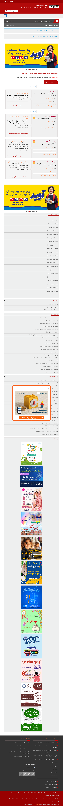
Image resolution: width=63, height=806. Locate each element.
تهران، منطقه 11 (49, 169)
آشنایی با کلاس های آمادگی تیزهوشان (21, 743)
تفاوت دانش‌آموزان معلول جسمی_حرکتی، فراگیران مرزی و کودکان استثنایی (17, 752)
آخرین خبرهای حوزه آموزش (52, 739)
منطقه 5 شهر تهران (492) (52, 238)
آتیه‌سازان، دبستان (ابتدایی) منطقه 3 (50, 341)
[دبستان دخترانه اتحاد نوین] (31, 670)
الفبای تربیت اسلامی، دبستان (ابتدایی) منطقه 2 (48, 423)
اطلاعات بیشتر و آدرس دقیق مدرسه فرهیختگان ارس (18, 134)
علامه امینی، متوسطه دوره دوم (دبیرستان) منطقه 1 (47, 380)
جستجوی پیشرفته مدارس (50, 82)
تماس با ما (55, 769)
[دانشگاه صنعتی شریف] (31, 476)
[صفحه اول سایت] (54, 7)
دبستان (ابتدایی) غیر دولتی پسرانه (48, 128)
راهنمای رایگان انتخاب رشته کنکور (47, 31)
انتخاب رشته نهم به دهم (13, 799)
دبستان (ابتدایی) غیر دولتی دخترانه (48, 175)
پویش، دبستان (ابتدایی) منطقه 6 (51, 355)
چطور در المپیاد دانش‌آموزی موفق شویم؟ (21, 756)
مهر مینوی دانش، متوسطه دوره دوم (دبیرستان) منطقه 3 (46, 363)
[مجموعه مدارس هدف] (31, 548)
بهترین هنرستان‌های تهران (52, 307)
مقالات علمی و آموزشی (25, 739)
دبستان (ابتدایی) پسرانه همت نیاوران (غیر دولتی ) (17, 141)
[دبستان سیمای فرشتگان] (31, 524)
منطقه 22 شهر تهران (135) (52, 291)
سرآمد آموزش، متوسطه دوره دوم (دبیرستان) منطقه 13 (46, 329)
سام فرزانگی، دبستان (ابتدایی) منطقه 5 (50, 366)
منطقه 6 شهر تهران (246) (52, 241)
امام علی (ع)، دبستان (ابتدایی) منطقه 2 (49, 434)
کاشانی (50, 102)
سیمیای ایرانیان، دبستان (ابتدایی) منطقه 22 (49, 323)
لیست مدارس (20, 792)
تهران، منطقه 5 (49, 99)
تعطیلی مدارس (55, 795)
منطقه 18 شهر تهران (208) (52, 284)
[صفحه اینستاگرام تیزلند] (25, 776)
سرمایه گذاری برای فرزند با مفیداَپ (31, 417)
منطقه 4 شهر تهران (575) (52, 234)
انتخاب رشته (21, 799)
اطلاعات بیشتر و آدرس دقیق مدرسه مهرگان (15, 105)
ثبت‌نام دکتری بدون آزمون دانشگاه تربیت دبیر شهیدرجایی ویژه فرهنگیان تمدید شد (45, 756)
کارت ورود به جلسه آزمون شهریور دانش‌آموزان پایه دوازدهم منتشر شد (45, 746)
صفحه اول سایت (55, 792)
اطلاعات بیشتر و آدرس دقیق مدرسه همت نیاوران (17, 156)
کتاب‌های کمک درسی (45, 802)
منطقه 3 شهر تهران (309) (52, 231)
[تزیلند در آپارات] (29, 776)
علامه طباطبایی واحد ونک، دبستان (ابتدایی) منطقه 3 (47, 431)
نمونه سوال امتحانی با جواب (51, 25)
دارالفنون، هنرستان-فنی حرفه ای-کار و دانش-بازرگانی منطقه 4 (45, 358)
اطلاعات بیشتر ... (9, 21)
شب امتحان (56, 799)
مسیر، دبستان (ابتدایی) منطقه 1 (51, 321)
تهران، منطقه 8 (49, 122)
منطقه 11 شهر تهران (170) (52, 259)
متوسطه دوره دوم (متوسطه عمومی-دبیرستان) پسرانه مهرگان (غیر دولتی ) (18, 92)
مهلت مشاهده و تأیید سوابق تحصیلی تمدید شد (47, 743)
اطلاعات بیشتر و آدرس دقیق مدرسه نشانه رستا (16, 177)
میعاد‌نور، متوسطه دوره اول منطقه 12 (50, 326)
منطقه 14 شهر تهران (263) (52, 270)
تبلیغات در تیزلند (54, 775)
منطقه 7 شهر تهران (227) (52, 245)
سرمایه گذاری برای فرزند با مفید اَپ (43, 21)
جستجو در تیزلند (13, 11)
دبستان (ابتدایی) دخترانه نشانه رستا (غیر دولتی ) (17, 162)
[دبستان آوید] (31, 646)
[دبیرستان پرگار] (31, 597)
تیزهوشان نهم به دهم (30, 799)
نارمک (50, 125)
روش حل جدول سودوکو (24, 749)
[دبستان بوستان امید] (31, 621)
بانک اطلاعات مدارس (46, 77)
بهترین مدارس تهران (53, 304)
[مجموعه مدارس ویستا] (31, 719)
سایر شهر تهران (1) (54, 220)
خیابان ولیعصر (48, 172)
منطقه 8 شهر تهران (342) (52, 248)
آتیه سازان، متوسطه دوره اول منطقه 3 (50, 338)
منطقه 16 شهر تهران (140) (52, 277)
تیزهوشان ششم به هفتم (40, 799)
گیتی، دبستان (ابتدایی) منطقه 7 (51, 343)
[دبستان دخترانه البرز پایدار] (31, 499)
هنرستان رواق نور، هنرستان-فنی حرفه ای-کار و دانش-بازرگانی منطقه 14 (43, 335)
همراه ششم (49, 792)
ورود (11, 1)
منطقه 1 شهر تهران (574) (52, 224)
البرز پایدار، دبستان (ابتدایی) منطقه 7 (50, 332)
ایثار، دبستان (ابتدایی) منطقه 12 (51, 426)
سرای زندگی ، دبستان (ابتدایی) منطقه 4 (49, 349)
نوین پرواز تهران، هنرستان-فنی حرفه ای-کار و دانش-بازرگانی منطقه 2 (44, 429)
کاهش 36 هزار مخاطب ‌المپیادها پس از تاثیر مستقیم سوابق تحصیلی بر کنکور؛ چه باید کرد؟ (45, 751)
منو (5, 15)
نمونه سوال (43, 792)
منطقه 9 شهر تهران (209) (52, 252)
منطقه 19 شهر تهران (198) (52, 288)
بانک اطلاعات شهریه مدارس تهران (51, 310)
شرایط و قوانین (54, 772)
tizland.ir (38, 804)
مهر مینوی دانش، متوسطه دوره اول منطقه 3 (48, 369)
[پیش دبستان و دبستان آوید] (31, 56)
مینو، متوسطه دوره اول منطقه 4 (51, 361)
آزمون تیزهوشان (49, 799)
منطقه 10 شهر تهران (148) (52, 256)
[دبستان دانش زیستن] (31, 453)
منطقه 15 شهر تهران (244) (52, 273)
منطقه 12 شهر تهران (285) (52, 263)
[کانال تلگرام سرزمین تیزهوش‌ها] (33, 776)
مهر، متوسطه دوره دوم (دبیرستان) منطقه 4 (49, 318)
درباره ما (55, 766)
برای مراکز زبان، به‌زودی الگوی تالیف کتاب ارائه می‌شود (46, 760)
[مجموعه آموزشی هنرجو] (31, 695)
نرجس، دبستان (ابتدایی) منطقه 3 (51, 352)
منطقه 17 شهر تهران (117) (52, 280)
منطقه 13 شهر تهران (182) (52, 266)
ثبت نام (6, 1)
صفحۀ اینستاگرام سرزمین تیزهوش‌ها (45, 37)
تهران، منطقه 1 (49, 148)
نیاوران (50, 151)
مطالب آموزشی (13, 792)
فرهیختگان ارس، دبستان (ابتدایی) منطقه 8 (49, 346)
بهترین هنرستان (27, 792)
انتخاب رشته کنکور (55, 802)
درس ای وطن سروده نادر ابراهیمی (22, 746)
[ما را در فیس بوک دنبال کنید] (21, 776)
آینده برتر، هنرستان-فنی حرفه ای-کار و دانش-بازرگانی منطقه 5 (45, 383)
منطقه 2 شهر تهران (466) (52, 227)
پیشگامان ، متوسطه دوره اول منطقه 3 (50, 372)
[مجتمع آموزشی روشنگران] (31, 572)
